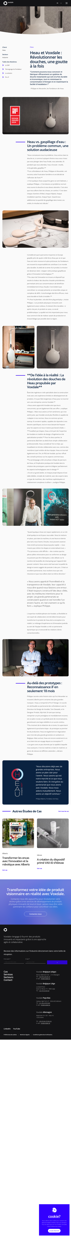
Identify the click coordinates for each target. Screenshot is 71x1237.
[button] (54, 1231)
